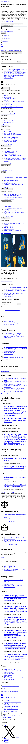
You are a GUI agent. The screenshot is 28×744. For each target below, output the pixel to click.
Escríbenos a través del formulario (10, 688)
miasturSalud (7, 38)
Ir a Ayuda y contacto (6, 233)
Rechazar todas (6, 25)
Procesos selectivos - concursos (11, 519)
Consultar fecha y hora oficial (8, 492)
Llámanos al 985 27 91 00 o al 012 (10, 686)
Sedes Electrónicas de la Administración (13, 230)
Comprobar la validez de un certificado (13, 184)
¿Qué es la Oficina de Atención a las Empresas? (15, 537)
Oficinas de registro (8, 227)
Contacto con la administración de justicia (14, 212)
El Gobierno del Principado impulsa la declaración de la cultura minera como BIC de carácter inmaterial (15, 657)
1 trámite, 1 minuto (8, 226)
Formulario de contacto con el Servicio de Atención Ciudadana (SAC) (12, 358)
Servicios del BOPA (9, 321)
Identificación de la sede (10, 568)
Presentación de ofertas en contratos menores (15, 158)
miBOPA (6, 100)
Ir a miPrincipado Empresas (7, 199)
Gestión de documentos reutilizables (12, 384)
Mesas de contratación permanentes (12, 155)
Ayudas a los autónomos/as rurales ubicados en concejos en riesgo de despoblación (15, 70)
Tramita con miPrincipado (10, 669)
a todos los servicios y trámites (12, 310)
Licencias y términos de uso (10, 136)
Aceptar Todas (6, 24)
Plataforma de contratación (10, 154)
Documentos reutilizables (10, 122)
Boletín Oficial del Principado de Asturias (14, 670)
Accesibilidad (7, 700)
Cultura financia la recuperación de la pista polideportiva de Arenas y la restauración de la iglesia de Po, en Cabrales (15, 608)
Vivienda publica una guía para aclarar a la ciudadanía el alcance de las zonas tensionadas (15, 597)
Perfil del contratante (9, 673)
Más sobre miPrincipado (10, 570)
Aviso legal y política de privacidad (12, 702)
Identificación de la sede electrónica (12, 134)
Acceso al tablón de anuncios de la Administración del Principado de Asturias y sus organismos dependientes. (15, 335)
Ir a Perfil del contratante (7, 163)
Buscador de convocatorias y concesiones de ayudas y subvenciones (15, 323)
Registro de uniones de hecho (11, 211)
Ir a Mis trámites (5, 125)
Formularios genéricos (9, 183)
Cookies (6, 707)
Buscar (18, 61)
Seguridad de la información (11, 137)
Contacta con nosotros (9, 539)
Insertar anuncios (8, 104)
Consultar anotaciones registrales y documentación (15, 390)
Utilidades (6, 676)
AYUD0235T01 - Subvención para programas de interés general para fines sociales (15, 420)
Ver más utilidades (8, 354)
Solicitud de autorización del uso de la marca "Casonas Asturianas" (15, 467)
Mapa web (6, 704)
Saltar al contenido (5, 1)
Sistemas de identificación (10, 141)
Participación (7, 37)
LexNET (6, 213)
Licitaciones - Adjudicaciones (11, 151)
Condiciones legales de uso (10, 140)
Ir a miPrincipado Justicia (7, 216)
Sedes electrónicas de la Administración (13, 585)
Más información (10, 21)
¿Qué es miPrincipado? (9, 131)
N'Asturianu (5, 41)
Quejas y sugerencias (9, 182)
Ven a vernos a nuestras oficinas (10, 691)
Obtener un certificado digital (11, 180)
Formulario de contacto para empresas (13, 197)
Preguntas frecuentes (9, 229)
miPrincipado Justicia (9, 679)
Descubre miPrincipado (9, 133)
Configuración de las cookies (11, 709)
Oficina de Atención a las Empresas (12, 194)
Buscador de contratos (9, 157)
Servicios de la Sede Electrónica (11, 139)
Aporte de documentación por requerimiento (14, 388)
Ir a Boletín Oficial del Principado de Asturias (12, 107)
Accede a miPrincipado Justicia (8, 521)
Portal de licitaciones (9, 152)
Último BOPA (7, 320)
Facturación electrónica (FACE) (11, 195)
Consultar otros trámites (9, 120)
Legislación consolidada (10, 98)
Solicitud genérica (8, 78)
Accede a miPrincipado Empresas (9, 544)
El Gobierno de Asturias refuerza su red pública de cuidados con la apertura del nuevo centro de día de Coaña (15, 646)
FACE (2, 557)
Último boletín (7, 96)
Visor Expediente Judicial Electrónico (13, 208)
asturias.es (6, 35)
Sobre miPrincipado (8, 672)
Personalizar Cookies (18, 24)
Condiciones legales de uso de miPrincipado (14, 569)
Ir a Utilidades (4, 187)
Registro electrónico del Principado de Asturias (15, 177)
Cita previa (6, 209)
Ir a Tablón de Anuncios (6, 170)
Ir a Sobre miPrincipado (6, 144)
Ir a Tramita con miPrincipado (8, 114)
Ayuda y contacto (8, 675)
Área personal (5, 42)
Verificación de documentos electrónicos (13, 179)
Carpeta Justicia (7, 206)
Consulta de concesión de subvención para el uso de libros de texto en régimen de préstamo (15, 73)
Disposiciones (7, 97)
